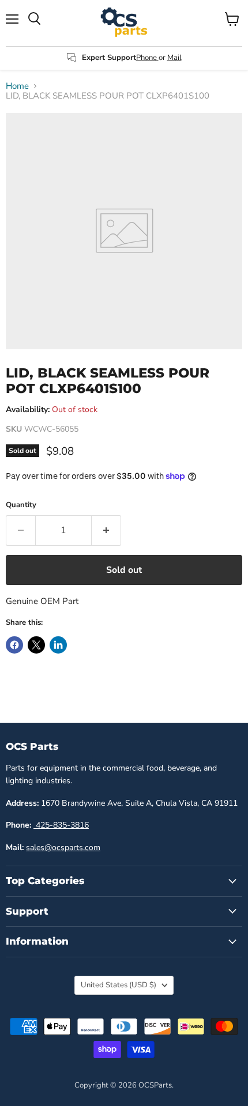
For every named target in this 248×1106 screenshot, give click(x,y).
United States (118, 985)
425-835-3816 (61, 825)
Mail (174, 57)
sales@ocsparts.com (63, 847)
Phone (147, 57)
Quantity (21, 505)
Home (17, 86)
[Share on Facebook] (14, 645)
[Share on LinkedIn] (58, 645)
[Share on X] (36, 645)
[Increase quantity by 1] (106, 530)
